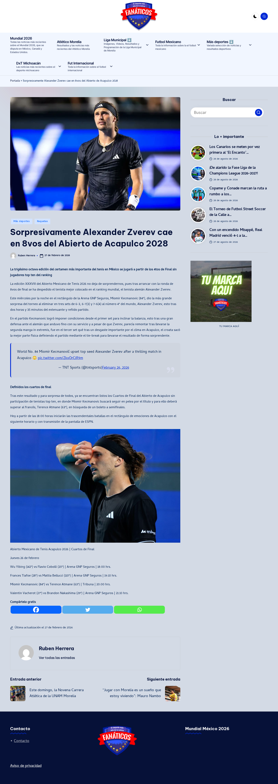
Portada (15, 81)
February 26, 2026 (115, 368)
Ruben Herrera (56, 648)
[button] (57, 658)
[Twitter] (87, 610)
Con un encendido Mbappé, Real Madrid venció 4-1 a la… (235, 233)
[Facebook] (36, 610)
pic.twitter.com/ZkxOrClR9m (60, 358)
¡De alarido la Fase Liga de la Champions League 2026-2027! (233, 171)
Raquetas (42, 222)
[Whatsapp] (139, 610)
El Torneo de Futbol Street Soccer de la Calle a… (237, 212)
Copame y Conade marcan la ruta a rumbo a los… (238, 191)
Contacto (21, 741)
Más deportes (21, 222)
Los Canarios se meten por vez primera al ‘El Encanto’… (234, 150)
